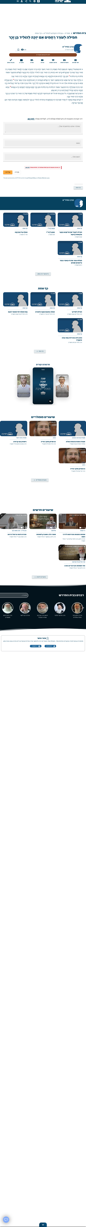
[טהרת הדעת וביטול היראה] (13, 527)
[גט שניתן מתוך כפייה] (43, 434)
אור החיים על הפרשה (78, 562)
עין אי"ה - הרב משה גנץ (19, 531)
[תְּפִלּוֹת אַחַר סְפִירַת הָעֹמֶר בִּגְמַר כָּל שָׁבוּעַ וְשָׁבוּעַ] (70, 255)
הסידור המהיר (81, 444)
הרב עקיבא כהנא (21, 444)
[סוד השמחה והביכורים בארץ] (72, 558)
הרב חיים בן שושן (51, 537)
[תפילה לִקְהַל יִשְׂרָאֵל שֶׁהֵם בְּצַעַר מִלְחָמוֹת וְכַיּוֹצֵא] (70, 227)
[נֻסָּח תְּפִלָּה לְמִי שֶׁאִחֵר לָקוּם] (15, 305)
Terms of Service (42, 178)
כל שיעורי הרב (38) (43, 274)
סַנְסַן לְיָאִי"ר (51, 228)
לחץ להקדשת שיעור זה (43, 55)
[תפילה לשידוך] (70, 305)
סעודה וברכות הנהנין (78, 438)
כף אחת (78, 188)
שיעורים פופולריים (43, 417)
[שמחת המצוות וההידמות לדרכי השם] (72, 529)
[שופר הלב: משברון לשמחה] (43, 527)
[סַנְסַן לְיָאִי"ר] (43, 226)
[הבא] (71, 386)
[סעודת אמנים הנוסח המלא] (72, 434)
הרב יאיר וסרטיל (51, 444)
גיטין (54, 438)
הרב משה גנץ (22, 537)
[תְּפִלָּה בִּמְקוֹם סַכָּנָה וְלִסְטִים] (43, 305)
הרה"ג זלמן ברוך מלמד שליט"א (76, 539)
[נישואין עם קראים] (13, 434)
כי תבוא (82, 531)
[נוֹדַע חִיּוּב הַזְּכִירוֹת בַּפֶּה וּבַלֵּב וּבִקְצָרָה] (70, 332)
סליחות (53, 531)
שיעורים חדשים (43, 510)
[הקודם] (14, 386)
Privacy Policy (32, 178)
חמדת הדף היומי (21, 438)
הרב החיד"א (78, 314)
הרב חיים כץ (81, 568)
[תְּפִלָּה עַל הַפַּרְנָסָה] (15, 226)
